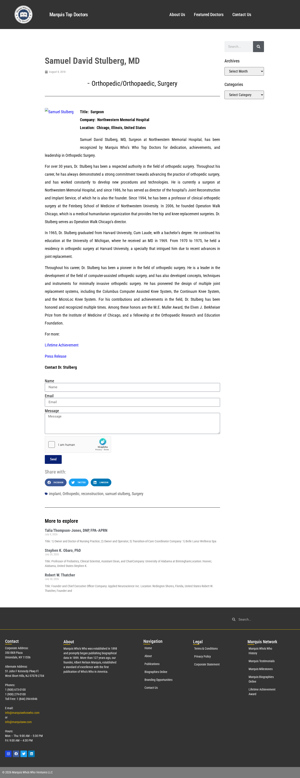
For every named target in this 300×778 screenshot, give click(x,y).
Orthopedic (71, 493)
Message (52, 411)
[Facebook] (16, 754)
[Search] (258, 46)
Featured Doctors (208, 14)
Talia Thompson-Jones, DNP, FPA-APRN (76, 530)
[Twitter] (23, 754)
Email (49, 396)
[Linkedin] (31, 754)
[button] (56, 482)
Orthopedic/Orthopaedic (123, 83)
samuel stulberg (117, 493)
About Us (177, 14)
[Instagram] (8, 754)
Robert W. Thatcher (60, 575)
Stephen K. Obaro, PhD (63, 550)
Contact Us (241, 14)
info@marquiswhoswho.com (22, 712)
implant (55, 493)
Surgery (167, 83)
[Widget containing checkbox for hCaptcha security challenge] (78, 444)
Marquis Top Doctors (68, 15)
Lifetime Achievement (61, 345)
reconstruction (92, 493)
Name (49, 381)
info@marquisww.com (18, 722)
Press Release (55, 356)
